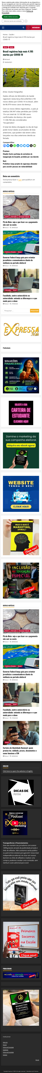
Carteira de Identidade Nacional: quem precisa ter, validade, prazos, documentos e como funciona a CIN (20, 750)
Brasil (5, 47)
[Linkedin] (17, 145)
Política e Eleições (10, 252)
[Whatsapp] (14, 145)
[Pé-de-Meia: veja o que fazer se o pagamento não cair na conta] (21, 207)
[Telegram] (24, 145)
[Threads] (11, 145)
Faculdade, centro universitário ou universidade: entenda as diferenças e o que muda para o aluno (20, 298)
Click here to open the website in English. (18, 771)
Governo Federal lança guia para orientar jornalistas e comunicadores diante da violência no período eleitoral (19, 260)
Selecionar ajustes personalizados (13, 21)
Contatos (5, 1054)
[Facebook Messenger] (27, 145)
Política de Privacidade (8, 1047)
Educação (14, 216)
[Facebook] (4, 145)
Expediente (5, 1049)
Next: (20, 164)
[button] (3, 28)
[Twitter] (21, 145)
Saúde (11, 47)
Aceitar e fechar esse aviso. (11, 17)
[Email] (34, 145)
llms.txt (37, 1059)
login (20, 180)
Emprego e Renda (24, 216)
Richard (7, 59)
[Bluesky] (7, 145)
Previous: (21, 154)
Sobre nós (5, 1042)
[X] (31, 145)
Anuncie (5, 1044)
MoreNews (29, 1071)
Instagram (36, 27)
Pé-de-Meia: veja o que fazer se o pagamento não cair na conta (20, 223)
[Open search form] (23, 27)
